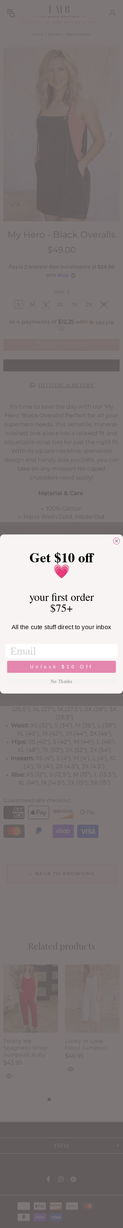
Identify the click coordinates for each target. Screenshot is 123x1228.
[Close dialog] (116, 541)
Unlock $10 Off (61, 666)
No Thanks (61, 681)
